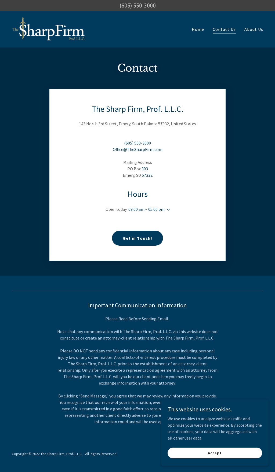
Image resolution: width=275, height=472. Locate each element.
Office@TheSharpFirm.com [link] (137, 149)
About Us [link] (253, 29)
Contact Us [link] (224, 29)
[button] (167, 210)
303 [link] (145, 168)
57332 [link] (147, 175)
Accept (215, 452)
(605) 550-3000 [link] (137, 143)
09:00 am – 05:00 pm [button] (146, 209)
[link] (49, 28)
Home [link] (198, 29)
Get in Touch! (137, 238)
